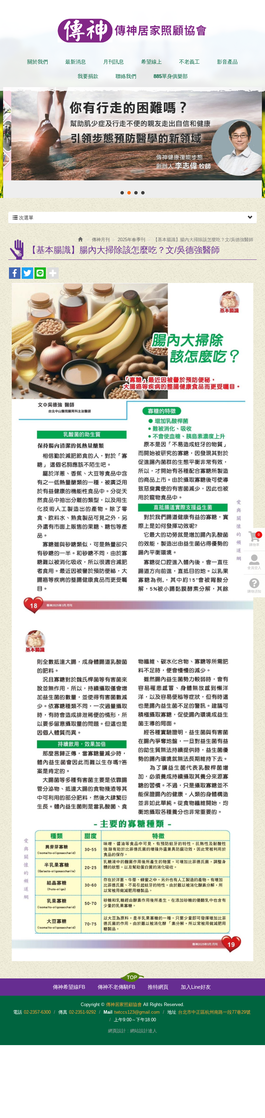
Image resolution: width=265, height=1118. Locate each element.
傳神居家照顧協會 (132, 30)
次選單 (25, 217)
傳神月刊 (101, 239)
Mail (108, 1012)
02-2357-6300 (37, 1012)
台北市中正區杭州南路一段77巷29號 (214, 1012)
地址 (171, 1012)
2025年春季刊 (131, 239)
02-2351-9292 (82, 1012)
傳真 (62, 1012)
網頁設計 (117, 1030)
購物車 (254, 540)
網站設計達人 (143, 1030)
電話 (17, 1012)
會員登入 (254, 568)
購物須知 (254, 591)
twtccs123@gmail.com (137, 1012)
